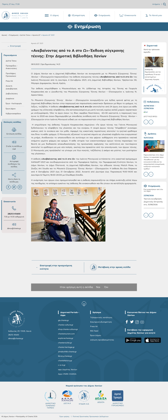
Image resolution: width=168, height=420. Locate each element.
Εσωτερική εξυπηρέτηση (101, 322)
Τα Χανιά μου (155, 15)
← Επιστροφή (14, 46)
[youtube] (142, 322)
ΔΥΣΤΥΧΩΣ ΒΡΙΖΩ (150, 116)
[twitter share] (14, 187)
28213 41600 (14, 214)
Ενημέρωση (104, 15)
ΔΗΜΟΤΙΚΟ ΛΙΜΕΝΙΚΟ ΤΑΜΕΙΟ (50, 406)
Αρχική (4, 35)
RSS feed (94, 331)
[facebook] (126, 322)
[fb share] (8, 187)
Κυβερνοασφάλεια (13, 114)
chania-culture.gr (65, 325)
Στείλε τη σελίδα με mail (14, 147)
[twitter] (132, 322)
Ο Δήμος (54, 15)
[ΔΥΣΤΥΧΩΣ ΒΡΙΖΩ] (154, 112)
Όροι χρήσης (64, 416)
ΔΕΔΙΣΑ (100, 402)
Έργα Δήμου (95, 335)
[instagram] (137, 322)
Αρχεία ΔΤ (36, 35)
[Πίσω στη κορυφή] (84, 304)
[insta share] (20, 187)
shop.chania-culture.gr (68, 329)
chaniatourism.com (66, 334)
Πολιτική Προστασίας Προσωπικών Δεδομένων (91, 416)
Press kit (94, 326)
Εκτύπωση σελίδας (14, 134)
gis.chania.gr (63, 320)
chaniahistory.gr (65, 361)
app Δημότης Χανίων (67, 369)
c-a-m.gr (61, 365)
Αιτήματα (156, 4)
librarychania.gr (65, 356)
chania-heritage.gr (66, 347)
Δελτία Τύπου (25, 35)
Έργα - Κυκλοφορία (14, 103)
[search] (164, 4)
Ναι (98, 287)
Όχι (106, 287)
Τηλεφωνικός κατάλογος (101, 317)
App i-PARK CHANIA (67, 374)
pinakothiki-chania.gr (67, 352)
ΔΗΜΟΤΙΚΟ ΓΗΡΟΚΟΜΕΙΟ (117, 404)
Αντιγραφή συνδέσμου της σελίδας (14, 164)
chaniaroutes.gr (65, 343)
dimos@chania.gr (14, 228)
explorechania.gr (65, 338)
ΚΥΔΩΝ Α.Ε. (84, 404)
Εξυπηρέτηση (78, 15)
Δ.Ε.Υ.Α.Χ (67, 403)
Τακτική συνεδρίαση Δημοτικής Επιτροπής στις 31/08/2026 (153, 202)
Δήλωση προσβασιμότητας (102, 340)
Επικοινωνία (130, 15)
